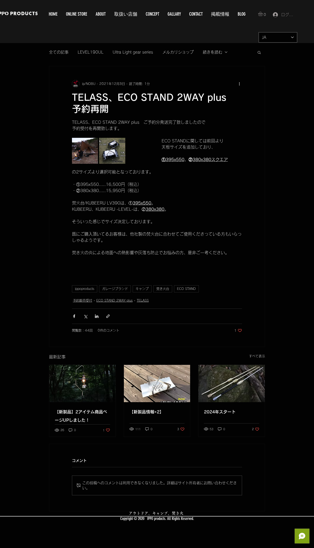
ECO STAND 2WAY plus (114, 300)
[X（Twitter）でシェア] (85, 316)
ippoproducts (84, 288)
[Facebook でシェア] (74, 316)
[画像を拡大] (85, 151)
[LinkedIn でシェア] (96, 316)
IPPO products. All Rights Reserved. (170, 518)
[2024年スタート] (231, 383)
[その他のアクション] (239, 84)
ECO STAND (186, 288)
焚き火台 (162, 288)
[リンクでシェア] (108, 316)
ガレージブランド (115, 288)
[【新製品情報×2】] (157, 383)
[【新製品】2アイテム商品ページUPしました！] (82, 383)
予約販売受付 (82, 300)
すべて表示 (257, 356)
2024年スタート (220, 412)
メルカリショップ (178, 52)
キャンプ (142, 288)
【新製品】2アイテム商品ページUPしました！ (81, 416)
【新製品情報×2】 (146, 412)
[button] (263, 14)
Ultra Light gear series (133, 52)
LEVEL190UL (90, 52)
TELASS (143, 300)
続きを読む (212, 52)
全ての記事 (59, 52)
